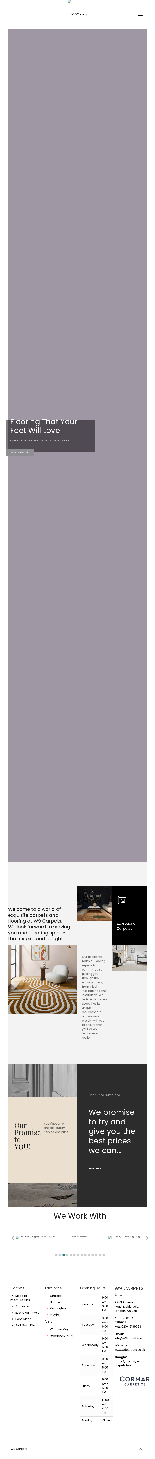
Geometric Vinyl (61, 1336)
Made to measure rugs (20, 1298)
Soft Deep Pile (25, 1325)
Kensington (58, 1308)
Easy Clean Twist (27, 1313)
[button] (56, 1255)
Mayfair (55, 1315)
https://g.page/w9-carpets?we (128, 1363)
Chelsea (56, 1296)
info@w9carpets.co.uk (130, 1338)
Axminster (22, 1306)
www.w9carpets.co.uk (130, 1350)
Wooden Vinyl (59, 1329)
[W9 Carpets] (77, 14)
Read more (96, 1168)
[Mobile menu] (140, 14)
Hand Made (23, 1319)
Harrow (55, 1302)
